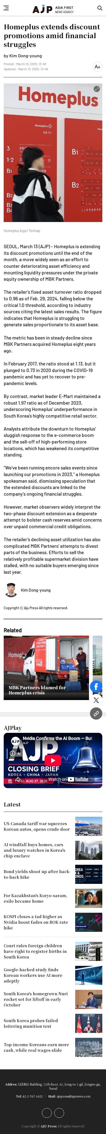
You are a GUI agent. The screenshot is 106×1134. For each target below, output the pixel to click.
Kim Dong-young (36, 589)
